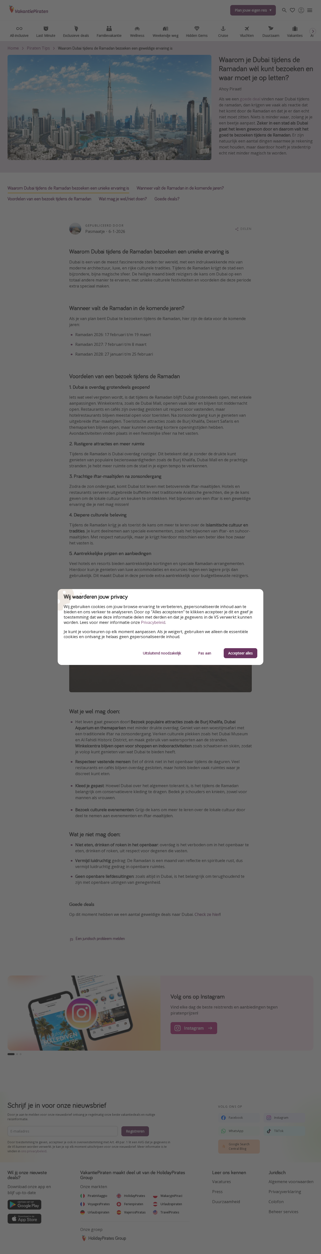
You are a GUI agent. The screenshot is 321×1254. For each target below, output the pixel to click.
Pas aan (204, 653)
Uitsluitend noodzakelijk (162, 653)
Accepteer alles (240, 653)
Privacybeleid (153, 622)
